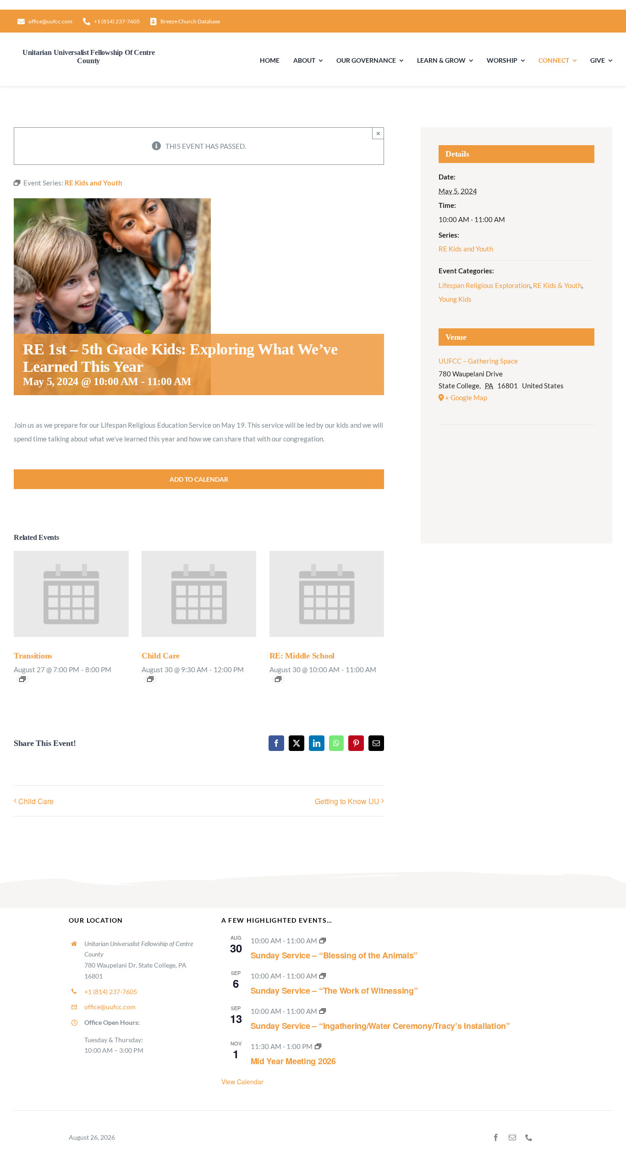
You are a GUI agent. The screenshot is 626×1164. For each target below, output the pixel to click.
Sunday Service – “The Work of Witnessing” (334, 990)
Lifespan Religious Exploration (484, 285)
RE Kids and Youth (466, 249)
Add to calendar (199, 479)
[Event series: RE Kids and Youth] (278, 679)
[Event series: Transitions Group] (22, 679)
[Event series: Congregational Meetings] (318, 1046)
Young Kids (455, 299)
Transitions (33, 655)
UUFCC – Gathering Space (478, 361)
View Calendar (242, 1081)
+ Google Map (466, 397)
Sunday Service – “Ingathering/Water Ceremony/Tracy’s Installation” (380, 1026)
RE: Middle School (302, 655)
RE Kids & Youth (557, 285)
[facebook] (496, 1137)
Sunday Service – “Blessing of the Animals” (334, 955)
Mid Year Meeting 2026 (293, 1061)
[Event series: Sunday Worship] (322, 940)
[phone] (529, 1137)
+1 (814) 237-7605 (110, 991)
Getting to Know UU (347, 801)
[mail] (512, 1137)
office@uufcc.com (110, 1007)
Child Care (161, 655)
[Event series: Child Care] (150, 679)
